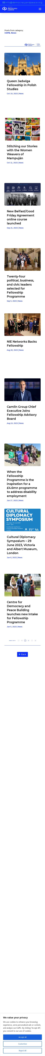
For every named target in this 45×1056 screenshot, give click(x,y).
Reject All (22, 1050)
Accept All (22, 1037)
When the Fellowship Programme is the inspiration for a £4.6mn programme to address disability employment (22, 484)
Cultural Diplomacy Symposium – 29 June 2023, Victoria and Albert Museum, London (22, 545)
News (13, 33)
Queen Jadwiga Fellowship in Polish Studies (21, 85)
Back (23, 654)
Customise (22, 1044)
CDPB (7, 33)
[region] (22, 1034)
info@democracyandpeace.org (23, 2)
